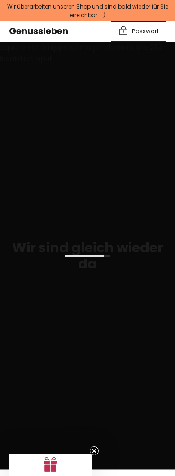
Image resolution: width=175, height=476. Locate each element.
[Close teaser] (94, 450)
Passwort (145, 31)
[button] (50, 465)
